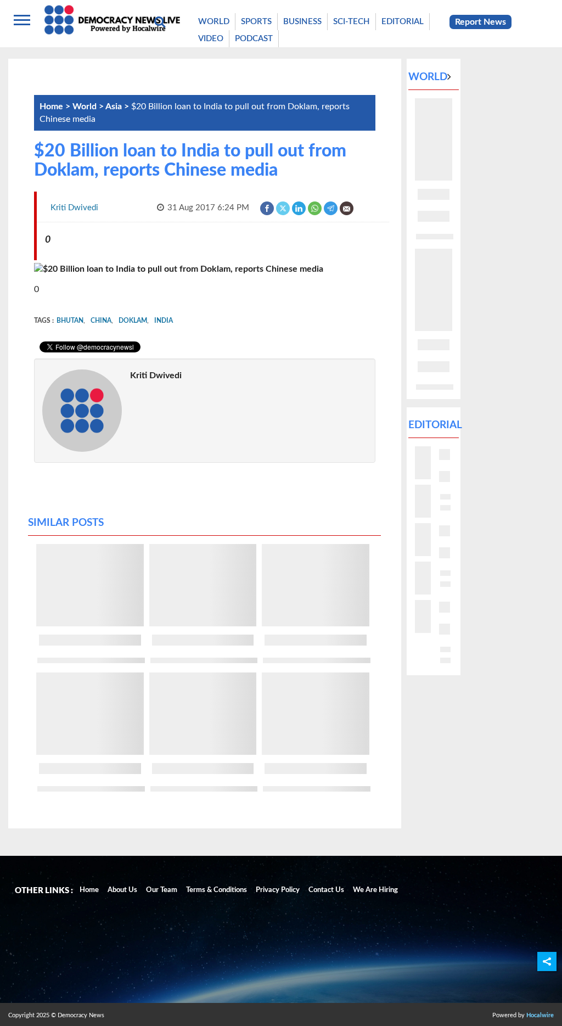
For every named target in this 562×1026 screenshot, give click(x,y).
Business (302, 22)
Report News (480, 22)
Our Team (161, 890)
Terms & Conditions (216, 890)
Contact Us (326, 890)
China (101, 320)
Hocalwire (540, 1015)
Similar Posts (66, 523)
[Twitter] (283, 207)
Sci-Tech (351, 22)
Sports (256, 22)
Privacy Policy (278, 890)
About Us (122, 890)
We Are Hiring (375, 890)
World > (88, 106)
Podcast (254, 39)
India (163, 320)
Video (210, 39)
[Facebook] (267, 207)
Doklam (133, 320)
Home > (56, 106)
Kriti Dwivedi (156, 375)
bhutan (70, 320)
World (213, 22)
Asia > (118, 106)
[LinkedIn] (299, 207)
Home (89, 890)
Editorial (402, 22)
